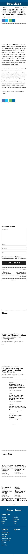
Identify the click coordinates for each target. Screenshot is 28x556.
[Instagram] (15, 535)
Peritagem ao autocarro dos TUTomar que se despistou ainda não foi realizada (16, 398)
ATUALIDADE (4, 7)
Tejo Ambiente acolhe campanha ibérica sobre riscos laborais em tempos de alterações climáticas (7, 469)
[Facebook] (3, 20)
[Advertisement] (14, 164)
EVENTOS (11, 404)
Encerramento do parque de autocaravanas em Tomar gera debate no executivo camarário (7, 491)
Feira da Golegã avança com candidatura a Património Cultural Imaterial (12, 370)
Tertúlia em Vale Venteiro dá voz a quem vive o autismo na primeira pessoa (14, 337)
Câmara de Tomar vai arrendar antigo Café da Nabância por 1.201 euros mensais (17, 387)
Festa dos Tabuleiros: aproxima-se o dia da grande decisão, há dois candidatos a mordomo (20, 491)
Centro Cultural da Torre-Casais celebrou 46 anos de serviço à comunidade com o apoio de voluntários (20, 273)
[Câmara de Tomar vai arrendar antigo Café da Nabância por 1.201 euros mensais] (5, 385)
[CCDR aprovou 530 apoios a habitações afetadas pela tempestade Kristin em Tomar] (21, 460)
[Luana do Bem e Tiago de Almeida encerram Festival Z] (5, 407)
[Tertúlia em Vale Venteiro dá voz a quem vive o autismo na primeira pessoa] (14, 323)
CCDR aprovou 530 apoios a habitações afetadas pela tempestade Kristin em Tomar (20, 468)
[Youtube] (15, 539)
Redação (4, 17)
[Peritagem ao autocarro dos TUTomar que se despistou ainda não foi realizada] (5, 396)
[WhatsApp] (10, 20)
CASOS (10, 393)
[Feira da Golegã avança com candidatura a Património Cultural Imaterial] (14, 356)
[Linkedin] (13, 20)
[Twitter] (6, 20)
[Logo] (14, 3)
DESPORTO (11, 414)
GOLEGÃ (3, 366)
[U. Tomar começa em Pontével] (5, 417)
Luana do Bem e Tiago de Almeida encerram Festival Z (17, 408)
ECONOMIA (11, 382)
